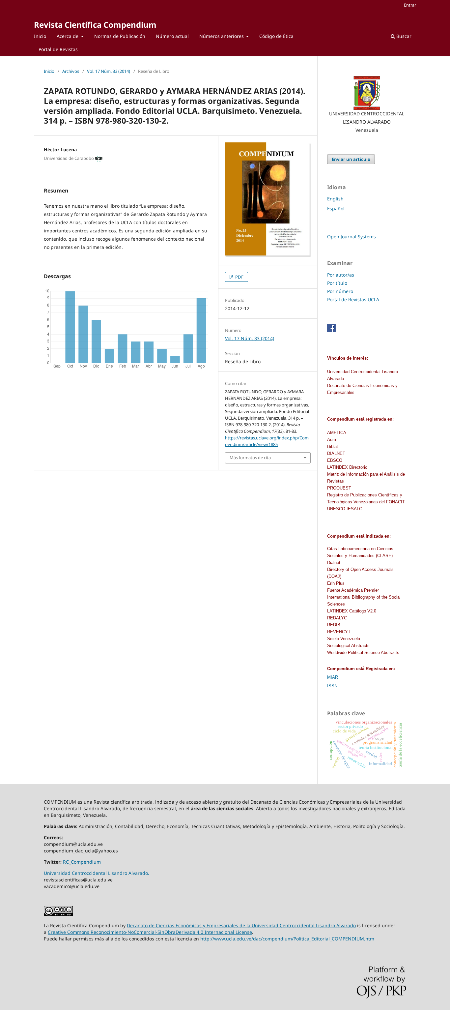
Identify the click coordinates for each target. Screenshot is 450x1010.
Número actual (172, 36)
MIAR (332, 677)
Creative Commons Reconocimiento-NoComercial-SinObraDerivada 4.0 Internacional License (150, 932)
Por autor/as (340, 275)
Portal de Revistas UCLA (353, 299)
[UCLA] (366, 93)
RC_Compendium (82, 862)
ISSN (332, 685)
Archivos (70, 71)
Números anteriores (222, 36)
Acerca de (68, 36)
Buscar (403, 36)
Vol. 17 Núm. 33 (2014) (108, 71)
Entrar (410, 5)
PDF (238, 277)
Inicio (40, 36)
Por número (340, 291)
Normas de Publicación (119, 36)
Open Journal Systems (351, 236)
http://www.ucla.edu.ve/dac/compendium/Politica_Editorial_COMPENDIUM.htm (287, 939)
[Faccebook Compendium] (331, 330)
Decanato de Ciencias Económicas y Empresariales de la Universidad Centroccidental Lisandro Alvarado (241, 925)
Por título (337, 283)
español (336, 208)
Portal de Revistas (58, 49)
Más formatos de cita (250, 457)
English (335, 198)
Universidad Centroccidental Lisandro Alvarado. (96, 873)
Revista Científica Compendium (95, 24)
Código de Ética (276, 36)
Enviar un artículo (351, 159)
